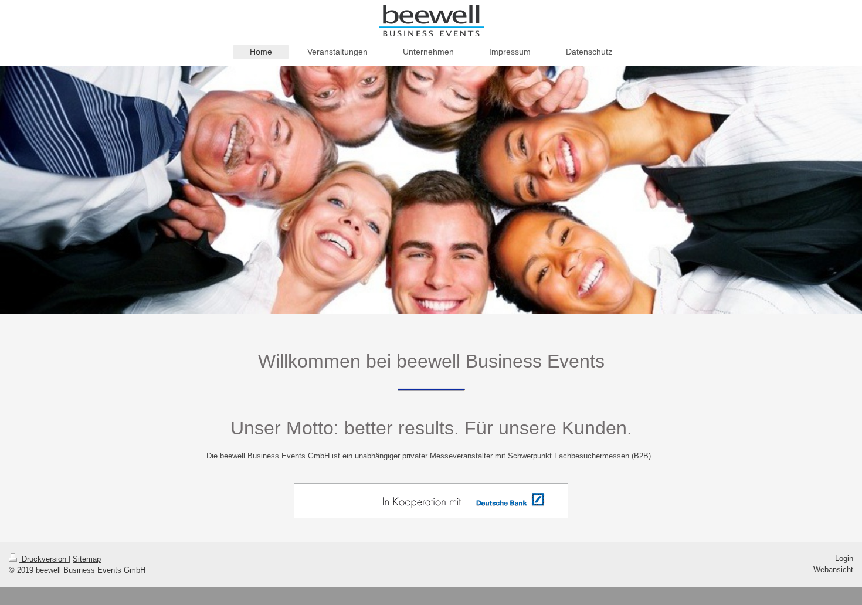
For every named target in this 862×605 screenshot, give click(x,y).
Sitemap (87, 559)
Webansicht (833, 569)
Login (844, 558)
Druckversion (44, 559)
